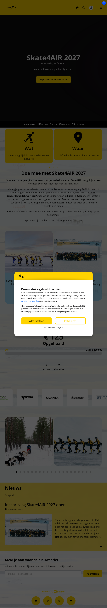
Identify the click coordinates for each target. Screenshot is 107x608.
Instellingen (70, 320)
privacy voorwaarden (30, 301)
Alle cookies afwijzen (53, 328)
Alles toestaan (36, 320)
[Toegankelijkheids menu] (104, 3)
